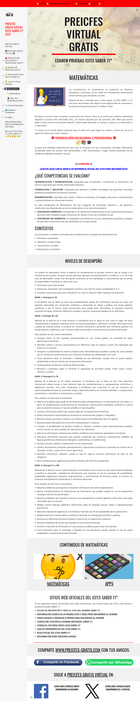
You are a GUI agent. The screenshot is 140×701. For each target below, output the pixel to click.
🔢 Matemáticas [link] (12, 89)
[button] (137, 10)
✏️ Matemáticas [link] (13, 93)
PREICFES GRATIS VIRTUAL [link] (12, 45)
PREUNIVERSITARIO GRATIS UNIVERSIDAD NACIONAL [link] (14, 124)
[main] (83, 34)
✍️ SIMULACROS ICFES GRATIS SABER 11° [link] (14, 75)
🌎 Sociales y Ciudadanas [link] (10, 111)
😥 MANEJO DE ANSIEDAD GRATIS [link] (12, 68)
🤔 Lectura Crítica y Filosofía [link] (13, 82)
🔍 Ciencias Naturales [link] (14, 105)
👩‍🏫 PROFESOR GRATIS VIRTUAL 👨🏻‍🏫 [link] (14, 52)
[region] (70, 3)
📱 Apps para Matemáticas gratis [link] (15, 99)
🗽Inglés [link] (8, 117)
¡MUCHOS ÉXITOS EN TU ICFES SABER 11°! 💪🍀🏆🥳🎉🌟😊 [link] (13, 133)
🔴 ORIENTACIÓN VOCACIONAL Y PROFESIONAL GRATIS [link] (14, 60)
